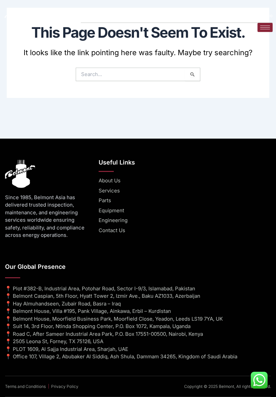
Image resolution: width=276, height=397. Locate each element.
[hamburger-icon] (265, 27)
